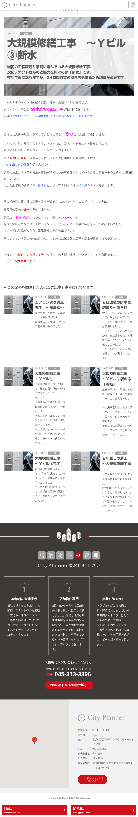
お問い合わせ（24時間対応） (69, 685)
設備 (26, 33)
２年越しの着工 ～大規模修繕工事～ (116, 463)
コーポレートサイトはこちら (92, 779)
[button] (34, 740)
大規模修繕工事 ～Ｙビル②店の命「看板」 (116, 379)
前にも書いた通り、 (16, 158)
